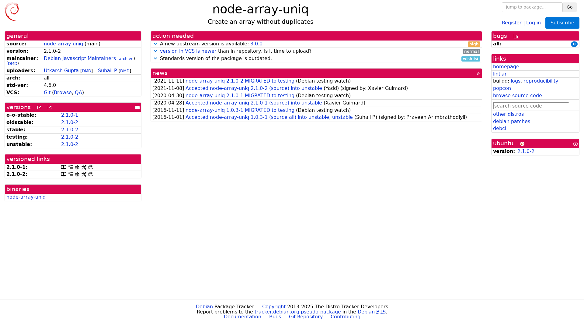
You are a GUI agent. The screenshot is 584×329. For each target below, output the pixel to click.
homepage (506, 66)
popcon (502, 88)
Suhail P (107, 70)
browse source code (517, 95)
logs (515, 81)
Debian (204, 307)
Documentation (242, 317)
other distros (508, 114)
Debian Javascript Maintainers (80, 58)
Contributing (345, 317)
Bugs (275, 317)
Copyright (274, 307)
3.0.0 (256, 44)
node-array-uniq (63, 44)
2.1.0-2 (69, 122)
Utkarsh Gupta (61, 70)
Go (570, 7)
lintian (500, 74)
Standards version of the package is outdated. (318, 58)
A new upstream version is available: (318, 44)
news (160, 72)
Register (512, 22)
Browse (63, 92)
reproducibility (540, 81)
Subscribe (562, 23)
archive (126, 58)
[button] (155, 44)
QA (78, 92)
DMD (12, 63)
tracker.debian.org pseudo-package (298, 312)
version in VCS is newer (188, 51)
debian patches (511, 121)
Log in (533, 22)
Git (47, 92)
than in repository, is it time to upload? (319, 51)
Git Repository (306, 317)
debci (499, 128)
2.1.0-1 (69, 115)
